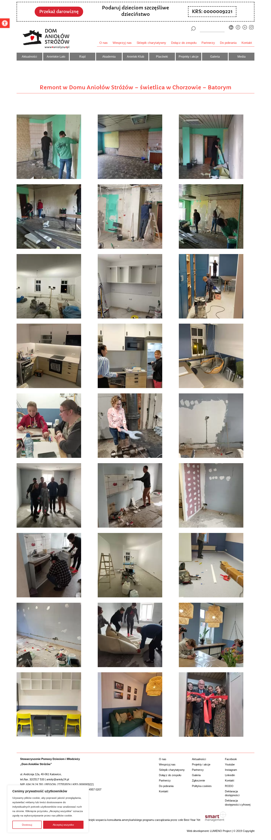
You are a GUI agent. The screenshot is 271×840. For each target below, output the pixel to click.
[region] (47, 809)
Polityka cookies (202, 786)
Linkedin (230, 775)
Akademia (109, 56)
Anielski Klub (135, 56)
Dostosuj (27, 824)
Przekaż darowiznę (59, 11)
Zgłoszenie (198, 780)
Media (241, 56)
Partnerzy (208, 43)
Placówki (162, 56)
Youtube (230, 764)
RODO (229, 786)
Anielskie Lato (56, 56)
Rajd (82, 56)
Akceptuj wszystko (63, 824)
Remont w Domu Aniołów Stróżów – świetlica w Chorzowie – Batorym (135, 87)
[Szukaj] (193, 28)
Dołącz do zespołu (184, 43)
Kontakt (247, 43)
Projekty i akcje (189, 56)
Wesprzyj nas (122, 43)
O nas (103, 43)
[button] (5, 23)
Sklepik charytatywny (151, 43)
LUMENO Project (220, 830)
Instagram (231, 769)
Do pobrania (228, 43)
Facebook (231, 759)
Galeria (215, 56)
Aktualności (29, 56)
